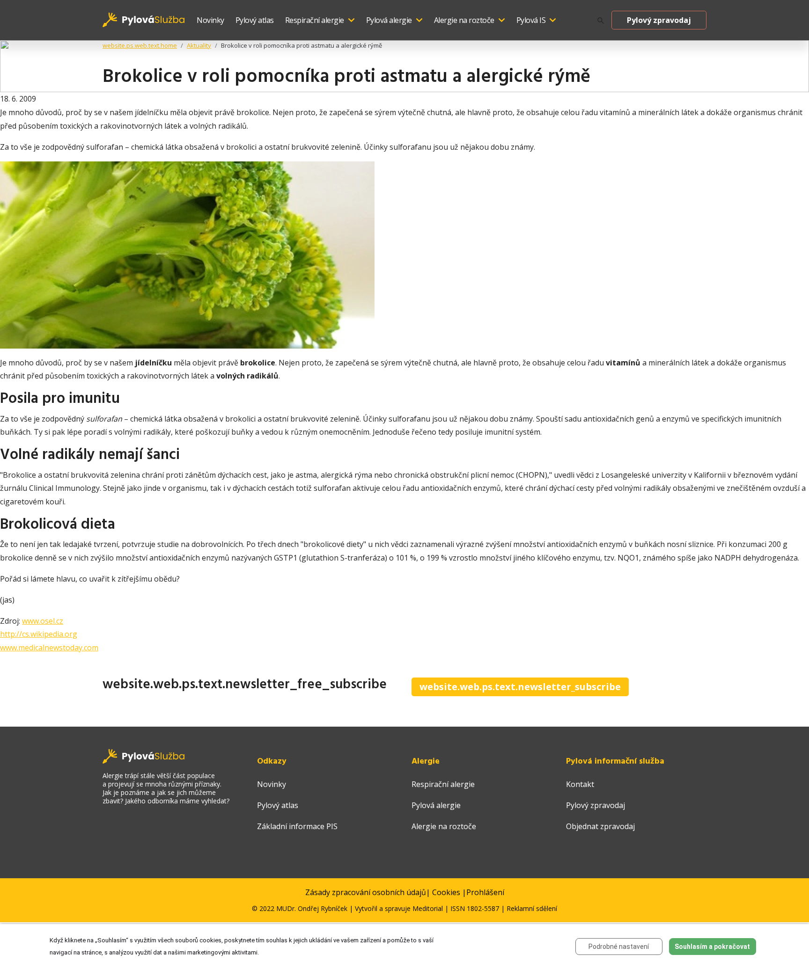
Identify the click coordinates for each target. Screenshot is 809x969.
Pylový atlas (254, 20)
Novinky (210, 20)
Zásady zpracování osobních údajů (365, 892)
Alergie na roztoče (464, 20)
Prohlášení (485, 892)
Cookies (446, 892)
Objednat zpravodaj (600, 826)
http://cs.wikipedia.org (38, 634)
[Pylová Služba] (144, 19)
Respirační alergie (314, 20)
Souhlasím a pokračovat (712, 946)
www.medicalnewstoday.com (49, 647)
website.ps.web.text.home (140, 45)
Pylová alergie (389, 20)
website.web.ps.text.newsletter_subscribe (520, 686)
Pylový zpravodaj (659, 20)
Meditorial (427, 908)
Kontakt (580, 784)
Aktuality (199, 45)
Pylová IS (531, 20)
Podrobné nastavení (618, 946)
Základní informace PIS (297, 826)
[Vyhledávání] (600, 20)
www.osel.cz (42, 621)
